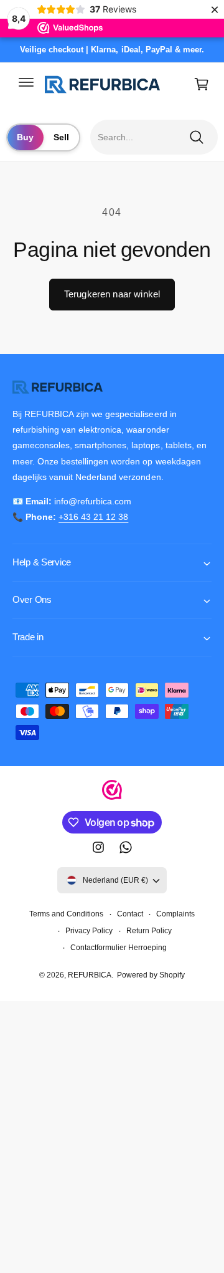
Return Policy (149, 930)
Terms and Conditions (66, 914)
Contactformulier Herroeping (118, 947)
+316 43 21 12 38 (93, 517)
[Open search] (156, 137)
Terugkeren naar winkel (112, 294)
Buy (25, 137)
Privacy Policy (89, 930)
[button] (26, 81)
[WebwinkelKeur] (112, 792)
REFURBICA (89, 975)
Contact (130, 914)
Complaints (175, 914)
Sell (61, 137)
